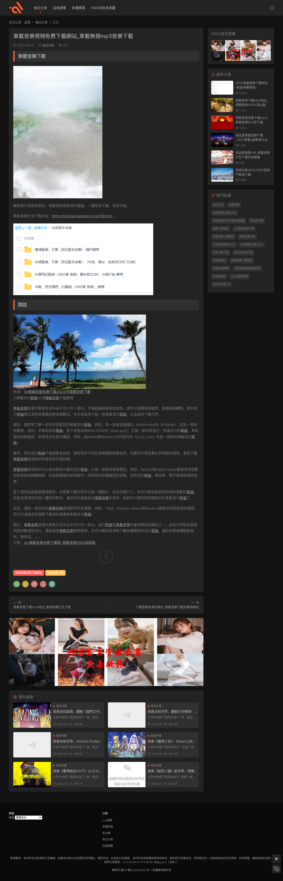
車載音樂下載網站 (223, 236)
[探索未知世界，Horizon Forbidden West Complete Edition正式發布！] (32, 744)
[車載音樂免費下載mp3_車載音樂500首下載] (222, 122)
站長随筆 (59, 8)
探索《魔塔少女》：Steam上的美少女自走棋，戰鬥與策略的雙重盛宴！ (172, 741)
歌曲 (33, 398)
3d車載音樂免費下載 (57, 392)
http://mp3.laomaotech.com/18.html (82, 216)
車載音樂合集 (247, 236)
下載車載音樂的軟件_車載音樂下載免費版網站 (167, 607)
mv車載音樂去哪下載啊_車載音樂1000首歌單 (59, 542)
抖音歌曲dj (219, 276)
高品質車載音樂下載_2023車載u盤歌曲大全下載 (253, 139)
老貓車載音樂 (16, 7)
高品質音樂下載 (243, 252)
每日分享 (40, 8)
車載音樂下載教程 (241, 260)
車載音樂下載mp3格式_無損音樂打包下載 (42, 607)
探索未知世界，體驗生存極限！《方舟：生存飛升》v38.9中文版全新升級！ (172, 711)
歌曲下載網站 (221, 228)
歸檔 (11, 817)
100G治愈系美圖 (103, 8)
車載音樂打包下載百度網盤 (229, 220)
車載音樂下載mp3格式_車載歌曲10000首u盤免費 (251, 104)
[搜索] (272, 7)
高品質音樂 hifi (222, 284)
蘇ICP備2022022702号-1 (136, 870)
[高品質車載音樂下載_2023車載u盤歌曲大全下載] (222, 140)
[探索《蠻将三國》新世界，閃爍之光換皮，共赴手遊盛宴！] (126, 774)
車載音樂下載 (55, 572)
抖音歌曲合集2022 (252, 244)
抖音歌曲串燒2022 (224, 244)
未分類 (106, 833)
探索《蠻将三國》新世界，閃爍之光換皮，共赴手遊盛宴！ (171, 771)
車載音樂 (52, 398)
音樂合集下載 (221, 252)
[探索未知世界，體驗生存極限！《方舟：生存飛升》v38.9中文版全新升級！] (126, 715)
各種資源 (78, 8)
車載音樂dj (219, 260)
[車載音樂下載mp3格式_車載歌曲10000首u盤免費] (222, 105)
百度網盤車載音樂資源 (247, 268)
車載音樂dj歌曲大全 (224, 212)
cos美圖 (107, 820)
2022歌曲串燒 (239, 276)
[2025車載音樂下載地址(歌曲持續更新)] (222, 88)
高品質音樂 (256, 220)
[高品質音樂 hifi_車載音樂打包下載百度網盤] (222, 157)
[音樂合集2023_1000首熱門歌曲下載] (222, 175)
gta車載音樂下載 (244, 228)
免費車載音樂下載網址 (28, 572)
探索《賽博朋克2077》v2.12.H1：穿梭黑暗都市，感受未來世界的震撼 (77, 771)
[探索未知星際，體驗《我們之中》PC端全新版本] (32, 715)
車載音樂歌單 (221, 268)
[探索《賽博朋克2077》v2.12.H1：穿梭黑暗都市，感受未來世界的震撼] (32, 774)
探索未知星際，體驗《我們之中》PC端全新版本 (77, 711)
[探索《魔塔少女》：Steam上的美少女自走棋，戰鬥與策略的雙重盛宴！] (126, 744)
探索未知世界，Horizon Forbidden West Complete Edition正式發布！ (77, 741)
